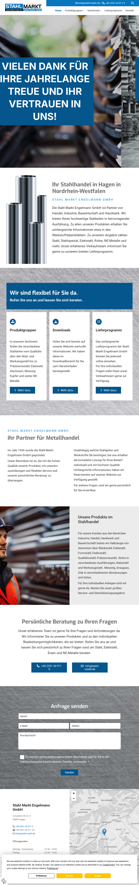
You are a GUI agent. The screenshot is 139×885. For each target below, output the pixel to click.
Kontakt (129, 10)
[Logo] (24, 7)
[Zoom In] (73, 793)
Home (58, 10)
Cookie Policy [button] (109, 865)
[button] (22, 390)
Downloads (93, 10)
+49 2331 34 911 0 (24, 826)
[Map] (104, 835)
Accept (98, 876)
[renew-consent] (4, 881)
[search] (132, 3)
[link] (74, 10)
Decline (69, 876)
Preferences (41, 876)
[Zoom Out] (73, 798)
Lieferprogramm (113, 10)
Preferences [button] (52, 868)
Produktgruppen (73, 10)
